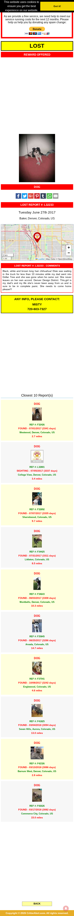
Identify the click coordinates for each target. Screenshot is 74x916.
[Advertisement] (37, 95)
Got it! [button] (57, 6)
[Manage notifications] (66, 908)
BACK (37, 903)
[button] (37, 237)
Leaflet (41, 258)
